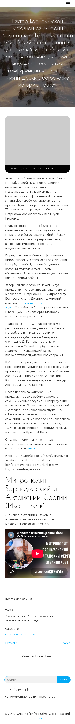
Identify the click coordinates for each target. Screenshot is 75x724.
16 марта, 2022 (45, 168)
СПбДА (34, 620)
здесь (31, 448)
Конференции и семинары (21, 634)
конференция (47, 616)
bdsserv (27, 168)
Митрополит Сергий (17, 620)
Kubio (37, 718)
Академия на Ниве (16, 616)
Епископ (32, 616)
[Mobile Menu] (68, 3)
